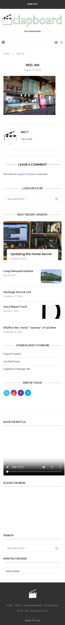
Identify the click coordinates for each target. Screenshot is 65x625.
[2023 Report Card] (51, 312)
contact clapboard (32, 605)
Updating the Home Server (31, 254)
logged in (22, 174)
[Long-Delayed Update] (51, 276)
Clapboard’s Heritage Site (16, 368)
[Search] (61, 42)
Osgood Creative (12, 353)
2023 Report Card (15, 306)
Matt (25, 132)
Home (6, 53)
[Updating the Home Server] (32, 240)
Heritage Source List (17, 292)
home (9, 605)
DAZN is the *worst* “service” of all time (29, 327)
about (18, 605)
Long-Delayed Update (18, 271)
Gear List (32, 4)
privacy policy (51, 605)
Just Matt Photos (11, 361)
